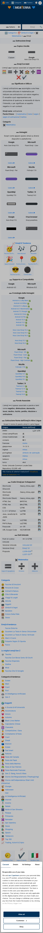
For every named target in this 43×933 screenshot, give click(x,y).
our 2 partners (14, 875)
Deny (21, 927)
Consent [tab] (6, 864)
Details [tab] (15, 864)
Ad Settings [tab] (26, 864)
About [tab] (37, 864)
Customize (20, 920)
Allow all (21, 914)
